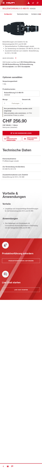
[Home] (10, 3)
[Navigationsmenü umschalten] (3, 3)
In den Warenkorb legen (22, 133)
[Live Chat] (12, 466)
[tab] (8, 14)
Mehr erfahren (8, 58)
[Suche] (37, 3)
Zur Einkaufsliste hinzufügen (12, 139)
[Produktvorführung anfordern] (8, 466)
